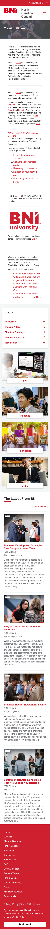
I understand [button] (25, 924)
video (18, 46)
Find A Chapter (11, 845)
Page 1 (11, 110)
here (36, 115)
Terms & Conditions (30, 904)
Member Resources (13, 841)
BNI (25, 380)
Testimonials (11, 342)
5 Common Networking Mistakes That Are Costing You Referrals (22, 781)
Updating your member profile (24, 163)
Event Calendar (11, 868)
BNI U (25, 485)
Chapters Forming (14, 332)
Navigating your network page (25, 173)
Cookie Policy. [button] (19, 917)
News (6, 887)
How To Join (10, 859)
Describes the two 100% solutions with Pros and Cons (25, 287)
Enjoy (34, 238)
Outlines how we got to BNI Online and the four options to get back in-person (26, 277)
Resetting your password (25, 168)
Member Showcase (14, 337)
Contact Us (9, 854)
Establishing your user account (24, 156)
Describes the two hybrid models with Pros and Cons (27, 295)
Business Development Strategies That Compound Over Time (23, 547)
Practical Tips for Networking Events (25, 704)
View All (39, 506)
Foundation (25, 450)
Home (7, 832)
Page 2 (21, 110)
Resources (10, 321)
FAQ (6, 864)
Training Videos (13, 326)
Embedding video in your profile (25, 180)
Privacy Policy (11, 904)
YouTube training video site (23, 134)
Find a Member (11, 877)
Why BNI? (9, 836)
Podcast (25, 415)
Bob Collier (12, 104)
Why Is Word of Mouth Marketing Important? (22, 628)
